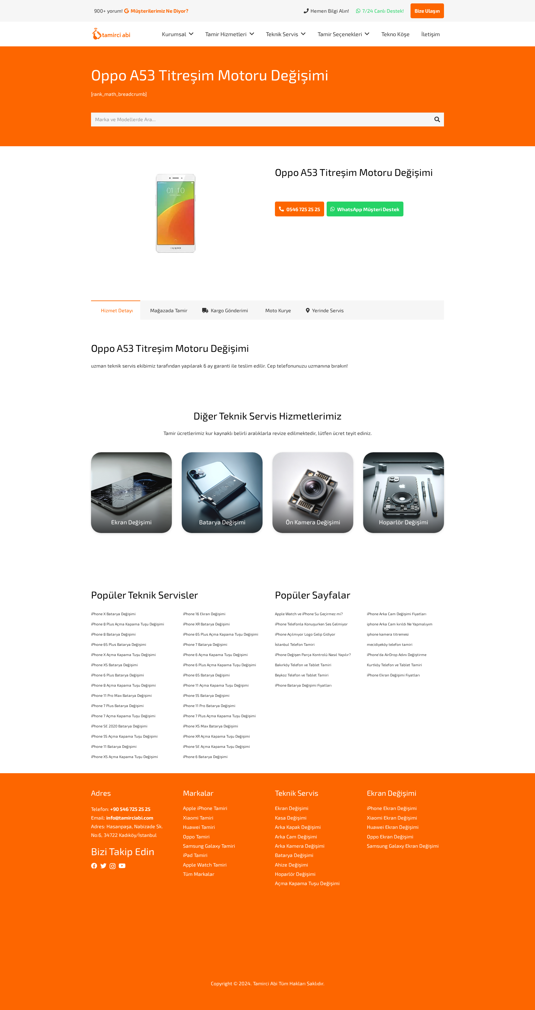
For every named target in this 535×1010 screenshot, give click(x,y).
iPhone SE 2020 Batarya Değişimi (119, 726)
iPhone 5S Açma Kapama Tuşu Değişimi (124, 736)
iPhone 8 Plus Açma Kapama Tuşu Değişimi (127, 624)
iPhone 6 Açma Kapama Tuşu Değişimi (215, 654)
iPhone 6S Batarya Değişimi (206, 675)
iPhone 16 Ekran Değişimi (204, 614)
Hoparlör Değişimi (295, 874)
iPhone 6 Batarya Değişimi (205, 756)
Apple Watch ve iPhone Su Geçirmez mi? (309, 614)
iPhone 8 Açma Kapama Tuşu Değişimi (123, 685)
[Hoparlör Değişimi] (403, 492)
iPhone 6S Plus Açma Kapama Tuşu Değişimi (220, 634)
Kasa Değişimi (291, 817)
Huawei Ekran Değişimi (393, 827)
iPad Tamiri (195, 855)
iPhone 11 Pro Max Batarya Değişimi (121, 695)
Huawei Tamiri (199, 827)
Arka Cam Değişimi (296, 836)
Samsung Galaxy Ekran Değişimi (403, 846)
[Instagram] (112, 866)
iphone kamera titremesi (388, 634)
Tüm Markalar (198, 874)
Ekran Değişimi (291, 808)
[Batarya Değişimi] (222, 492)
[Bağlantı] (111, 34)
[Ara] (437, 119)
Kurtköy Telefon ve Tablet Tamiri (394, 665)
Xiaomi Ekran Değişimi (392, 817)
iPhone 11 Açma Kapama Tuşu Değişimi (216, 685)
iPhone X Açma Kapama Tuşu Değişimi (123, 654)
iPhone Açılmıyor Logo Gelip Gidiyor (305, 634)
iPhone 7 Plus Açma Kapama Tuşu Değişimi (219, 716)
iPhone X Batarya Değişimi (113, 614)
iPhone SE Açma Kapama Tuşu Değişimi (216, 746)
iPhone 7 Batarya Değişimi (205, 644)
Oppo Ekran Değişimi (390, 836)
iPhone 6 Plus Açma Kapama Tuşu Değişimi (219, 665)
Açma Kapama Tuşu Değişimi (307, 883)
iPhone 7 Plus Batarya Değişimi (117, 705)
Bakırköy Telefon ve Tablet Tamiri (303, 665)
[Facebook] (94, 866)
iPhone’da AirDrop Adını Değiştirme (396, 654)
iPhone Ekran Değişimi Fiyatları (393, 675)
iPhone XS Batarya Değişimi (114, 665)
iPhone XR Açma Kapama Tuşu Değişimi (216, 736)
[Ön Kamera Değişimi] (312, 492)
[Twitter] (103, 866)
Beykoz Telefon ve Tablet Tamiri (301, 675)
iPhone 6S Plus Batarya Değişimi (118, 644)
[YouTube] (122, 866)
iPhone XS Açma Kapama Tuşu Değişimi (124, 756)
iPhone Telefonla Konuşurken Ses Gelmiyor (311, 624)
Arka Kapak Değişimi (298, 827)
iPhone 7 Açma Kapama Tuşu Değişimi (123, 716)
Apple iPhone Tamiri (205, 808)
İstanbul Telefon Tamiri (295, 644)
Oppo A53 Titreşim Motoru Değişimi (209, 74)
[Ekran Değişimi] (131, 492)
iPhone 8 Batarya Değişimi (113, 634)
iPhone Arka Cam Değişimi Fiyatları (396, 614)
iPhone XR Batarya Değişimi (206, 624)
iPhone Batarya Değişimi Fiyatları (303, 685)
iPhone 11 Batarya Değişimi (114, 746)
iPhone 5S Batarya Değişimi (206, 695)
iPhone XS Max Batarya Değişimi (210, 726)
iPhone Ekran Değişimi (392, 808)
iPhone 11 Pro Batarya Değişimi (209, 705)
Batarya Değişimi (294, 855)
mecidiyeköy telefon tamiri (389, 644)
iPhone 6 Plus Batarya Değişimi (117, 675)
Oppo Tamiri (196, 836)
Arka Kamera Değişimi (299, 846)
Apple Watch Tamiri (205, 864)
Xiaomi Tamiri (198, 817)
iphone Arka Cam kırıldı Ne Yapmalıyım (400, 624)
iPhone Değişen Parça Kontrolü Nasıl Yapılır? (313, 654)
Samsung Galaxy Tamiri (209, 846)
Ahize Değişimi (291, 864)
